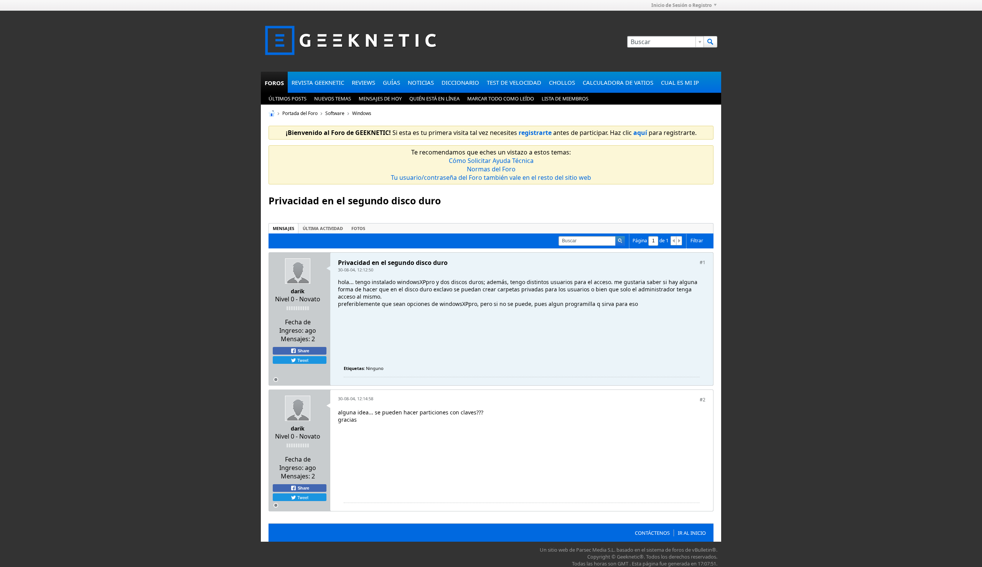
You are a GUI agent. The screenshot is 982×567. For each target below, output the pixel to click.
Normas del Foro (491, 169)
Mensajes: (295, 339)
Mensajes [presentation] (283, 228)
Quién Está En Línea (434, 98)
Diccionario (460, 82)
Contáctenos (652, 532)
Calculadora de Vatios (618, 82)
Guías (391, 82)
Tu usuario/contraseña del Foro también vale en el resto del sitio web (491, 177)
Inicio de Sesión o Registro (681, 5)
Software (334, 113)
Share (303, 350)
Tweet (302, 360)
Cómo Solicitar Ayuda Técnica (491, 160)
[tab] (283, 228)
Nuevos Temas (332, 98)
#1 (702, 262)
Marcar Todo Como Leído (500, 98)
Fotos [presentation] (358, 228)
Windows (361, 113)
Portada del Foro (300, 113)
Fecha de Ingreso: (295, 326)
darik (298, 291)
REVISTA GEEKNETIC (318, 82)
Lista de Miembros (565, 98)
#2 (702, 399)
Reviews (363, 82)
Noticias (421, 82)
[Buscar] (710, 42)
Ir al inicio (692, 532)
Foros (274, 83)
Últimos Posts (287, 98)
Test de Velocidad (514, 82)
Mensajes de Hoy (380, 98)
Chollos (562, 82)
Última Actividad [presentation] (323, 228)
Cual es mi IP (680, 82)
